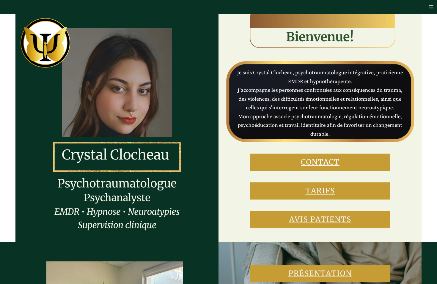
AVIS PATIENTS (320, 219)
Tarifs (320, 190)
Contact (320, 162)
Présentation (320, 273)
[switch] (431, 7)
